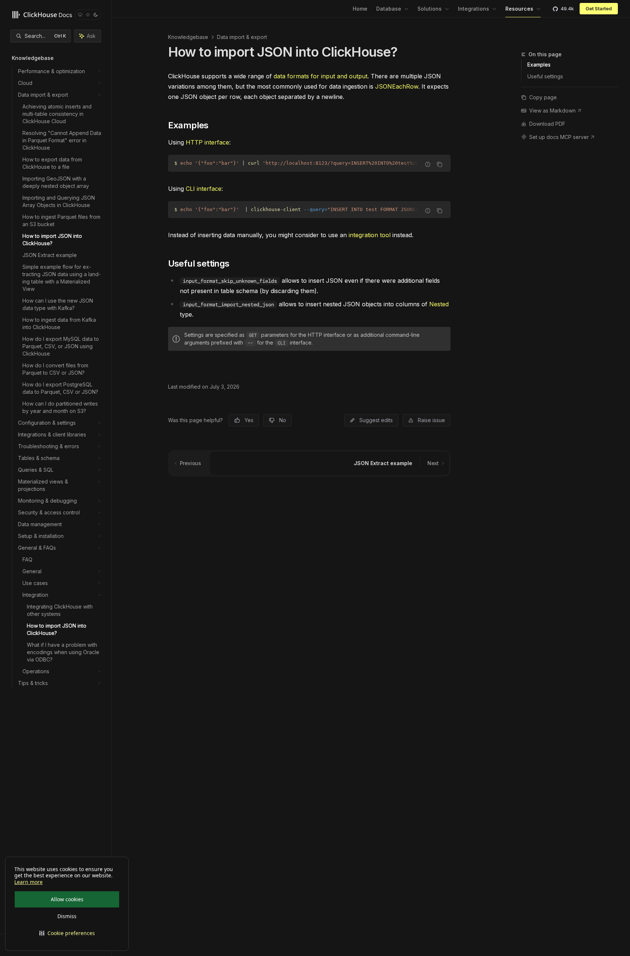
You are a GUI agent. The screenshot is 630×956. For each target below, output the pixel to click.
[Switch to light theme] (88, 14)
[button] (67, 933)
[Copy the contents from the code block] (439, 164)
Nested (439, 304)
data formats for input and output (320, 76)
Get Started (598, 8)
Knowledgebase (188, 37)
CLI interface (203, 188)
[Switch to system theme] (80, 14)
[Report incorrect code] (428, 164)
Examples (539, 64)
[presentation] (309, 163)
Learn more (28, 882)
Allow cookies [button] (67, 899)
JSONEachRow (396, 86)
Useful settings (545, 76)
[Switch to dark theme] (95, 14)
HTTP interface (207, 142)
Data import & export (242, 37)
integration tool (370, 235)
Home (360, 9)
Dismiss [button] (66, 916)
